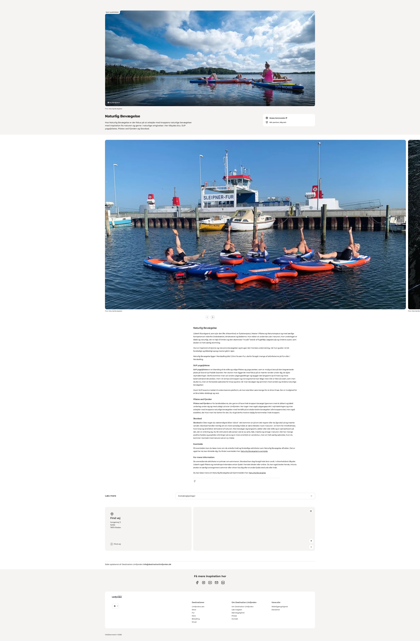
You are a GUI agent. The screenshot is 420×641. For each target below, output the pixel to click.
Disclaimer (276, 610)
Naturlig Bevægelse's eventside (254, 451)
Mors (194, 616)
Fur (193, 613)
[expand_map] (310, 511)
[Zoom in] (311, 541)
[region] (254, 529)
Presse (234, 616)
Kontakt (235, 619)
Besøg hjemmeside (277, 118)
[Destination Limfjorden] (117, 596)
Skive (194, 610)
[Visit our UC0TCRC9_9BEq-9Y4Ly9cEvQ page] (210, 582)
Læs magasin (237, 610)
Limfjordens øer (198, 607)
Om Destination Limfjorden (243, 607)
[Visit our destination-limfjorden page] (223, 582)
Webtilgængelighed (280, 607)
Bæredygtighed (238, 613)
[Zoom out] (311, 547)
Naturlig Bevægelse (257, 473)
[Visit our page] (197, 582)
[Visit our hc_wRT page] (216, 582)
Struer (194, 622)
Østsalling (196, 619)
